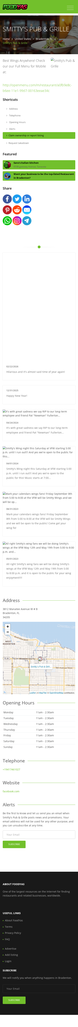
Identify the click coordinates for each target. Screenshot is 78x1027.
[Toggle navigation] (70, 8)
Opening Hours (17, 122)
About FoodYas (14, 920)
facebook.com (11, 791)
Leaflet (33, 692)
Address (13, 108)
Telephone (14, 115)
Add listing (11, 955)
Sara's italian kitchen (26, 162)
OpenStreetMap (56, 692)
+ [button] (8, 626)
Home (6, 39)
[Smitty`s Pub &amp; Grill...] (40, 659)
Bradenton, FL (44, 39)
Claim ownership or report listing (26, 135)
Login (8, 961)
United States (23, 39)
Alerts (12, 128)
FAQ (7, 939)
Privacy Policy (13, 933)
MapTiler (43, 692)
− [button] (8, 632)
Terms (9, 926)
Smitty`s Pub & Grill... (41, 666)
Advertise (10, 948)
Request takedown (19, 143)
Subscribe (14, 844)
